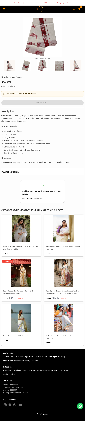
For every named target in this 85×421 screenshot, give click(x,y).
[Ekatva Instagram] (5, 404)
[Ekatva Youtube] (20, 404)
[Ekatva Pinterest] (14, 404)
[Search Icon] (74, 9)
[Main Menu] (4, 9)
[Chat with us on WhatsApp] (80, 406)
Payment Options (10, 172)
